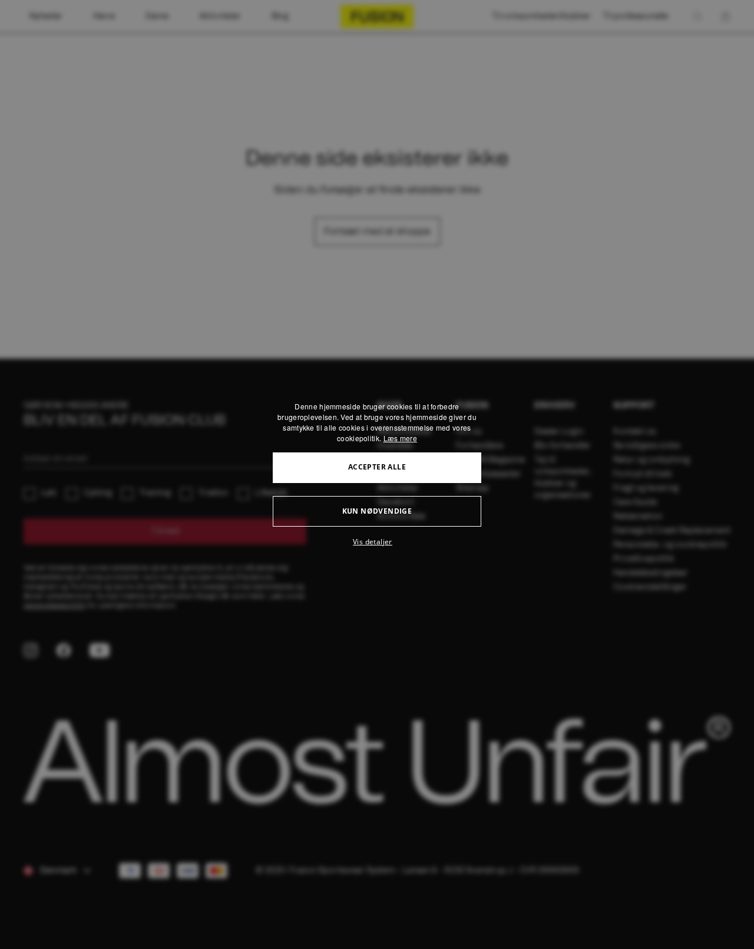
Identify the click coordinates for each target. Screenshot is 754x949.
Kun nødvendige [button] (377, 511)
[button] (377, 541)
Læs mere (400, 438)
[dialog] (377, 474)
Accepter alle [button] (377, 467)
